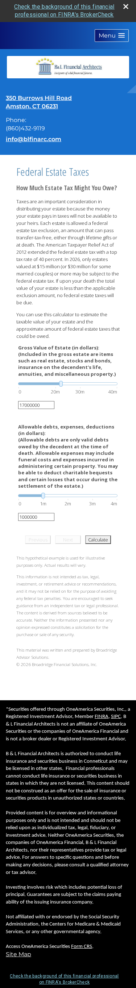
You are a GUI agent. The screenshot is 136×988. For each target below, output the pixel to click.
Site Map (18, 954)
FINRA (101, 716)
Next (68, 539)
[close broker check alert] (126, 6)
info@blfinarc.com (33, 139)
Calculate (98, 539)
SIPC (116, 716)
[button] (112, 35)
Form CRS (81, 946)
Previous (38, 539)
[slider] (68, 383)
